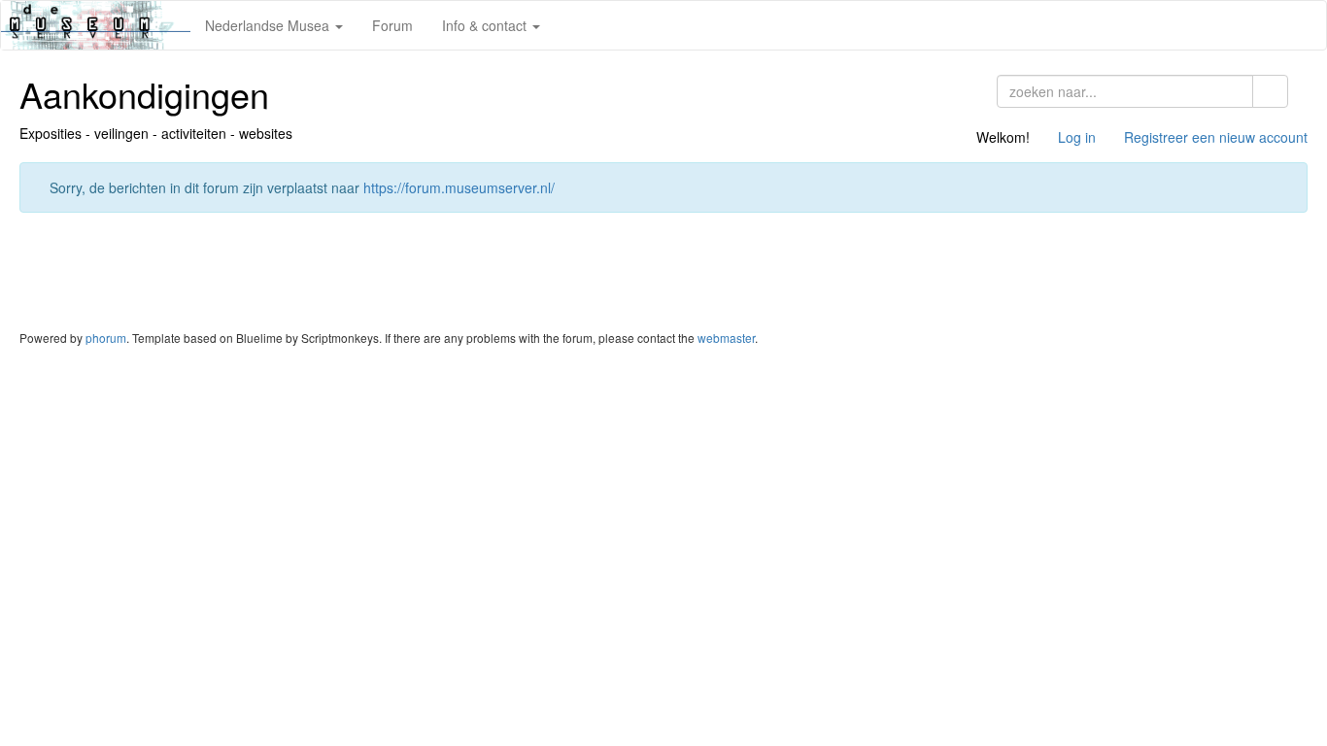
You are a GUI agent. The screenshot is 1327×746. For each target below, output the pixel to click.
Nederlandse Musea (269, 25)
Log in (1077, 137)
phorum (105, 337)
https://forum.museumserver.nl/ (459, 187)
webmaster (726, 337)
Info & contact (486, 25)
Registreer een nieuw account (1216, 137)
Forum (392, 25)
